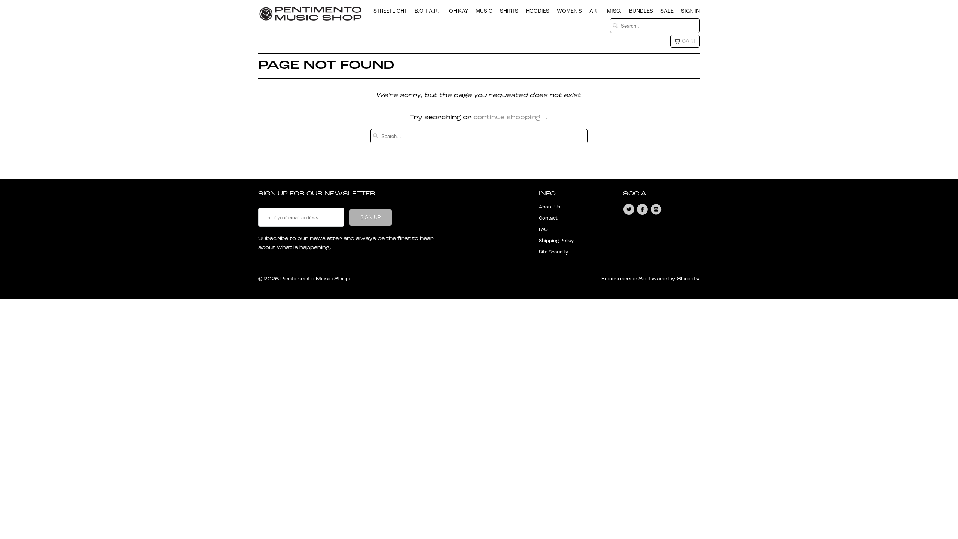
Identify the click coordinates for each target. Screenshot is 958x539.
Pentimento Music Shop (315, 279)
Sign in (690, 11)
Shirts (509, 11)
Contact (548, 218)
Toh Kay (457, 11)
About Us (549, 207)
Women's (569, 11)
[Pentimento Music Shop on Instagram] (657, 209)
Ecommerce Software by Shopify (650, 279)
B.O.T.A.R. (427, 11)
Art (594, 11)
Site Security (553, 252)
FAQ (543, 229)
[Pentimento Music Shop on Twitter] (630, 209)
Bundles (641, 11)
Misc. (614, 11)
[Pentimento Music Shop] (310, 17)
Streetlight (390, 11)
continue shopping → (510, 118)
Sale (667, 11)
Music (484, 11)
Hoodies (537, 11)
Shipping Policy (556, 240)
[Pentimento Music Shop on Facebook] (643, 209)
